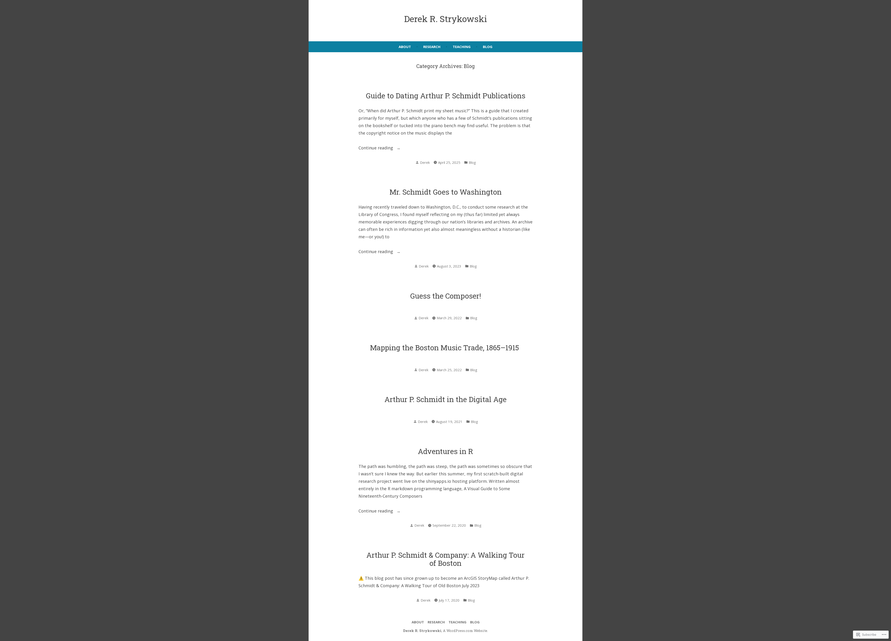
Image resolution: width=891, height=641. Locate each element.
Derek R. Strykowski (445, 18)
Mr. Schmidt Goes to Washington (446, 191)
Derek (425, 162)
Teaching (462, 46)
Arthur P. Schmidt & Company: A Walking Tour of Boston (445, 559)
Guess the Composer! (445, 295)
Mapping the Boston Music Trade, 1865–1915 (445, 347)
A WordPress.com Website (465, 630)
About (405, 46)
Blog (487, 46)
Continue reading (376, 148)
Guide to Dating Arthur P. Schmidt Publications (445, 95)
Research (431, 46)
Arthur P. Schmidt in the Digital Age (445, 399)
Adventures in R (445, 451)
